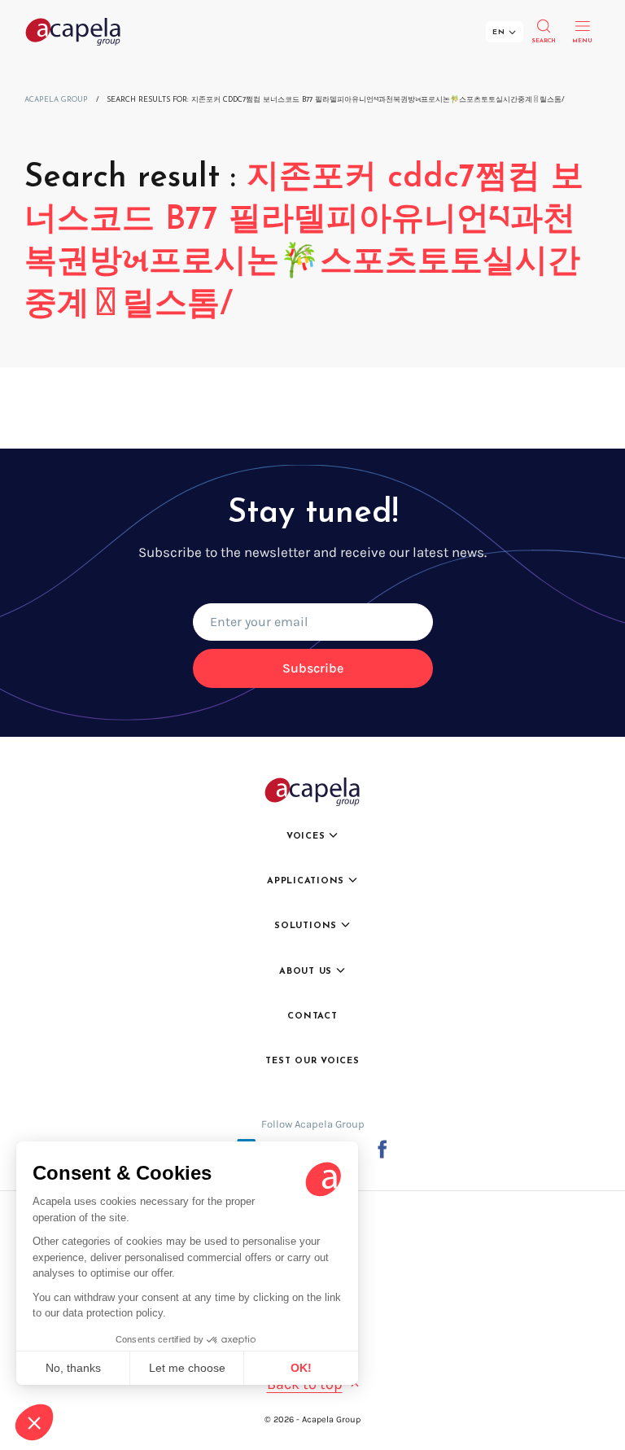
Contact (312, 1016)
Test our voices (312, 1061)
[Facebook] (381, 1149)
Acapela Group (56, 99)
